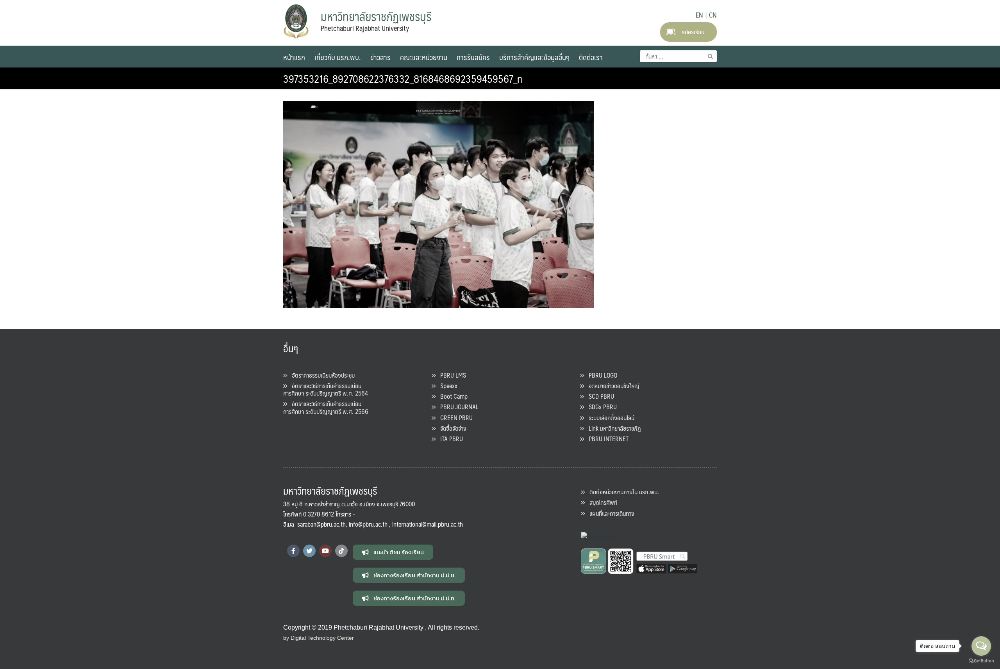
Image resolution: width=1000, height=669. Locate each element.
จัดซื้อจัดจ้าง (451, 428)
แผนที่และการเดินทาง (609, 513)
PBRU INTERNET (606, 438)
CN (713, 14)
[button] (393, 552)
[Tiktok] (341, 551)
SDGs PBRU (600, 406)
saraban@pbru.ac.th (321, 524)
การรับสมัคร (473, 57)
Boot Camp (452, 396)
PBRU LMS (451, 375)
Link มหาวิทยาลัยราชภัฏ (612, 428)
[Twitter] (309, 551)
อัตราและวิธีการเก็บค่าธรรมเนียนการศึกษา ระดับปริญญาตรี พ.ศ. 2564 (325, 389)
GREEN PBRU (454, 417)
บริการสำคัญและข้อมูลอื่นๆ (534, 57)
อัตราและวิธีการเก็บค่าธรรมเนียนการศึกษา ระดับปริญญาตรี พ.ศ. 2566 (325, 407)
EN (699, 14)
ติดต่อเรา (591, 57)
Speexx (446, 385)
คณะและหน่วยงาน (423, 57)
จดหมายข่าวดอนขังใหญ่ (611, 385)
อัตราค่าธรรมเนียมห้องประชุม (321, 375)
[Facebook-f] (293, 551)
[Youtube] (325, 551)
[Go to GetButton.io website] (981, 661)
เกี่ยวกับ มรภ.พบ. (337, 57)
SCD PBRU (599, 396)
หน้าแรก (294, 57)
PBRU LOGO (600, 375)
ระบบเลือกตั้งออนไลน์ (609, 417)
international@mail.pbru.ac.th (427, 524)
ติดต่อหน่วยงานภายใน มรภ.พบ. (622, 491)
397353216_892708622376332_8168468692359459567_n (402, 78)
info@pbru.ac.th (368, 524)
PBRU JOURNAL (457, 406)
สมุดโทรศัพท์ (601, 502)
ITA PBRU (449, 438)
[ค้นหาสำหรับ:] (678, 56)
